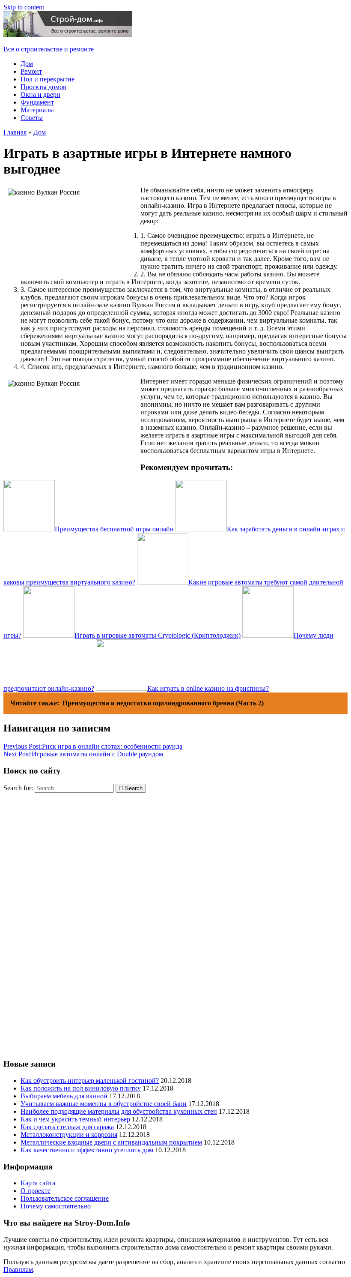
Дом (27, 63)
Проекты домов (43, 86)
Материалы (37, 110)
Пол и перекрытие (47, 79)
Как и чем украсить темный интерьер (75, 1119)
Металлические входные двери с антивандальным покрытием (111, 1142)
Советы (32, 117)
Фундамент (37, 102)
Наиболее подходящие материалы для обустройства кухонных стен (119, 1111)
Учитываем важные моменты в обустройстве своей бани (104, 1103)
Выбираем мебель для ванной (64, 1096)
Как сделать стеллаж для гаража (67, 1126)
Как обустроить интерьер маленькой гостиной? (90, 1080)
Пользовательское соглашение (65, 1198)
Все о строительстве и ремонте (48, 49)
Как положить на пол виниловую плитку (81, 1088)
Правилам (18, 1269)
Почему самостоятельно (56, 1206)
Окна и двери (40, 94)
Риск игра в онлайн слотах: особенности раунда (92, 746)
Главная (15, 132)
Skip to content (23, 7)
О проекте (36, 1190)
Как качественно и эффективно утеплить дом (87, 1150)
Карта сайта (38, 1183)
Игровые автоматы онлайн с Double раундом (83, 754)
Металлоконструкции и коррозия (69, 1134)
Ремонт (31, 71)
